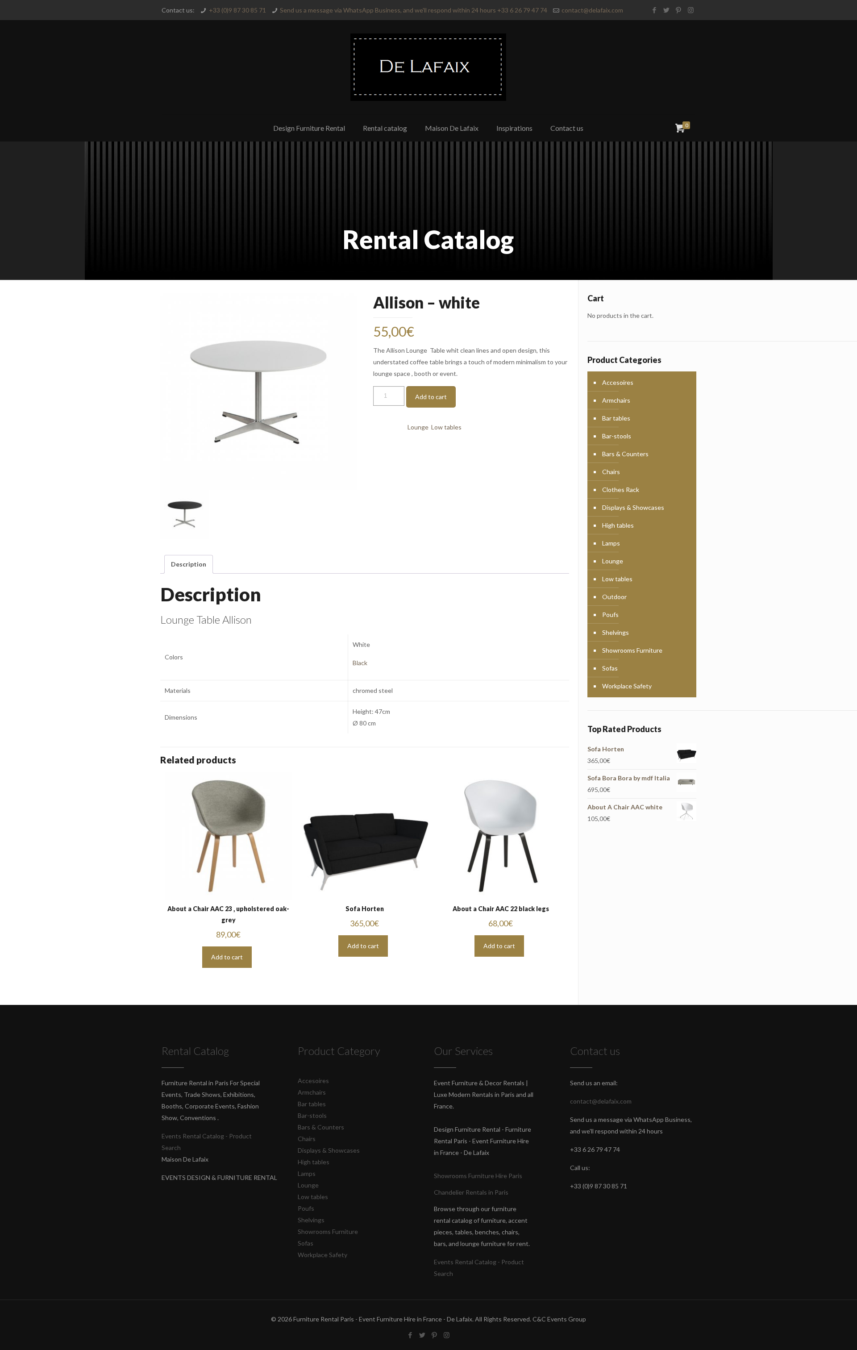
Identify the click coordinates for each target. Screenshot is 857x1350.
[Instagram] (690, 10)
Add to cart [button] (227, 957)
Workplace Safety (627, 686)
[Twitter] (666, 10)
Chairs (611, 471)
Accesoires (617, 382)
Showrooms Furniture (632, 650)
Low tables (446, 427)
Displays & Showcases (633, 507)
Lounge (418, 427)
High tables (618, 525)
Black (360, 663)
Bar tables (616, 418)
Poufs (610, 614)
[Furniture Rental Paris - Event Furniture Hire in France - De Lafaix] (428, 67)
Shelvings (615, 632)
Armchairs (616, 400)
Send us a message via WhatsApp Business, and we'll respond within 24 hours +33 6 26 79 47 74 (413, 10)
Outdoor (614, 596)
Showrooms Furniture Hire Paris (478, 1175)
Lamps (611, 543)
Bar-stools (616, 436)
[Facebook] (654, 10)
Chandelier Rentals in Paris (471, 1192)
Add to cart (431, 396)
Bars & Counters (625, 454)
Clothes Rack (620, 489)
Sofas (610, 668)
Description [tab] (188, 564)
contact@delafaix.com (592, 10)
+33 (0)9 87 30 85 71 (237, 10)
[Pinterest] (678, 10)
